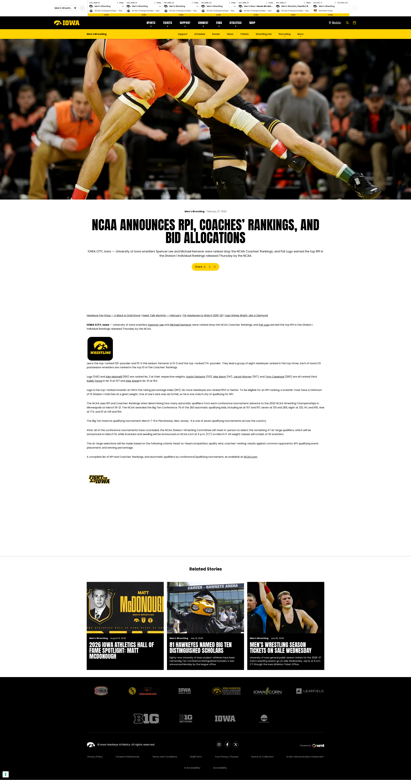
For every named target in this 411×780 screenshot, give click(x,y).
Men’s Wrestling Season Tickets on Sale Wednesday (280, 647)
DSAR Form (196, 756)
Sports (151, 23)
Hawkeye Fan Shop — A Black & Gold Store (113, 315)
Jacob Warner (242, 377)
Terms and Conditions (164, 756)
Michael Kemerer (181, 325)
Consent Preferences (127, 756)
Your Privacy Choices (226, 756)
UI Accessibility (192, 767)
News (230, 34)
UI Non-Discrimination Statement (305, 756)
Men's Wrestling (194, 211)
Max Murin (219, 377)
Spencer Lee (156, 325)
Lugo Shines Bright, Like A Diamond (246, 315)
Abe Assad (132, 381)
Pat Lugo (264, 325)
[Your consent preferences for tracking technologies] (6, 774)
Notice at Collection (262, 756)
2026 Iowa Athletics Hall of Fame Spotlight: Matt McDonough (121, 650)
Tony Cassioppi (274, 377)
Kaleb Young (94, 381)
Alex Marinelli (114, 377)
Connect (203, 23)
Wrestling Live (264, 34)
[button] (82, 8)
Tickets (167, 23)
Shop (252, 23)
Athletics (235, 23)
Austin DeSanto (195, 377)
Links (106, 14)
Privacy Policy (95, 756)
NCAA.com (250, 457)
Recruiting (284, 34)
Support (185, 23)
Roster (216, 34)
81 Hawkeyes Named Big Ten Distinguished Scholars (201, 647)
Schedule (199, 34)
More (300, 34)
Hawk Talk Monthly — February (161, 315)
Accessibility (220, 767)
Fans (219, 23)
